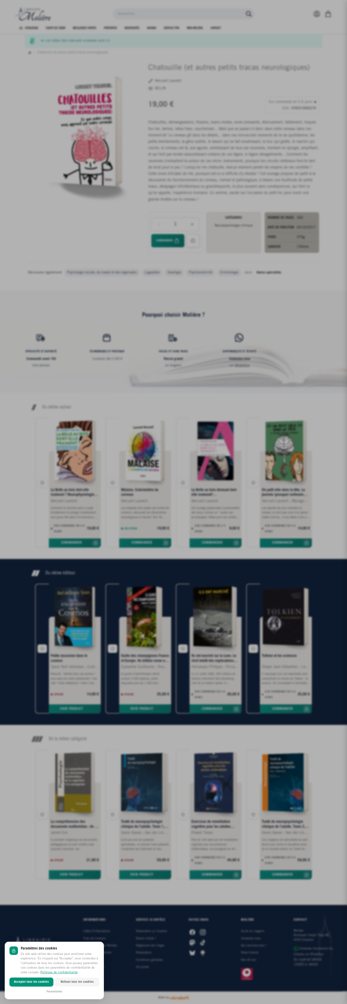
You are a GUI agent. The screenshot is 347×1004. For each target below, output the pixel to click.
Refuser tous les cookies (77, 982)
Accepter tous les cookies (31, 982)
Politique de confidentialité (59, 972)
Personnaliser (54, 991)
